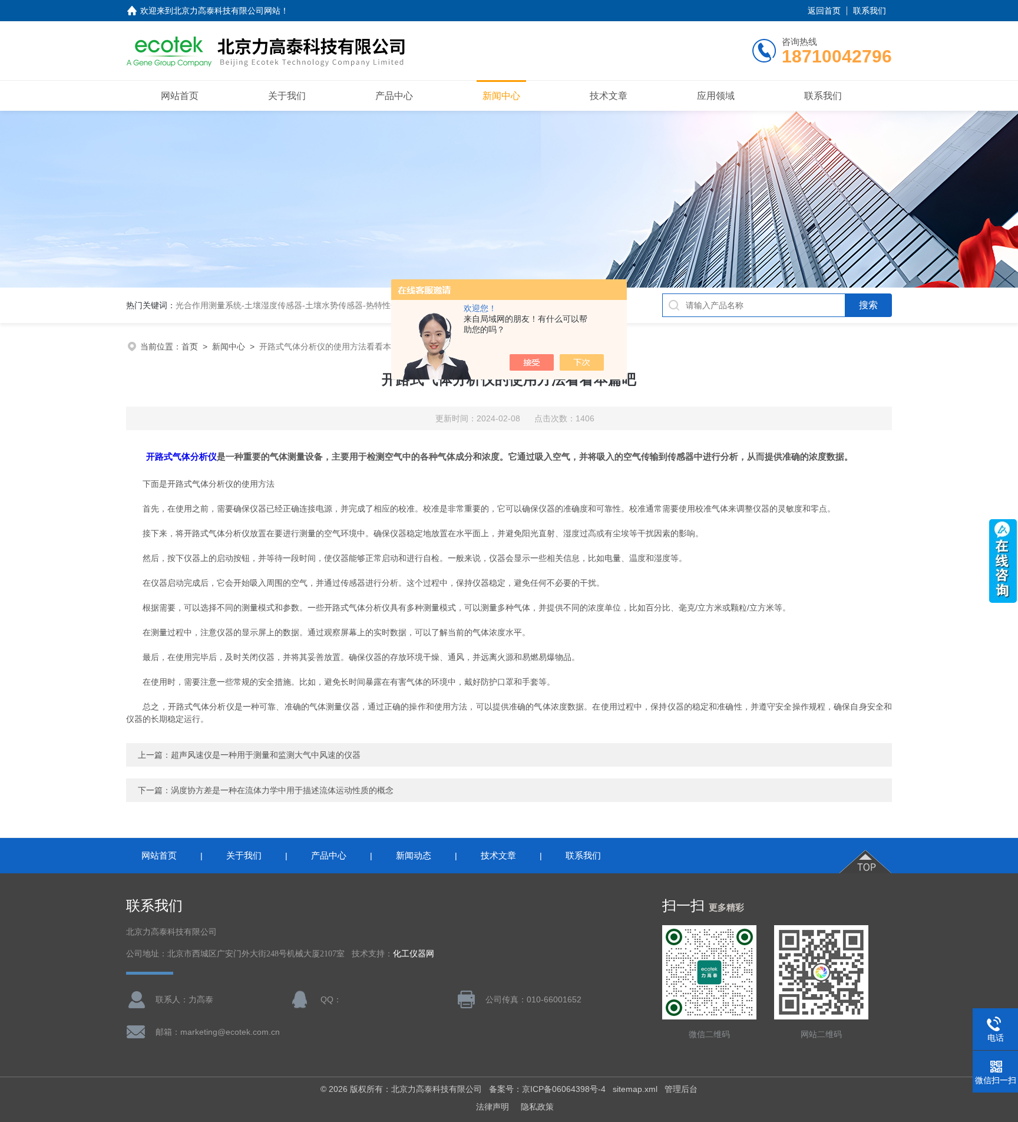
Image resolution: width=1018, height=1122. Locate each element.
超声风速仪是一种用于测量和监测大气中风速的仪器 (266, 755)
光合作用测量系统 (209, 305)
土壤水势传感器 (334, 305)
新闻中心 (501, 96)
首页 (189, 346)
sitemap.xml (635, 1089)
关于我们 (287, 96)
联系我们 (869, 10)
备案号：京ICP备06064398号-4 (547, 1089)
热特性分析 (386, 305)
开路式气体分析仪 (181, 456)
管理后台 (681, 1089)
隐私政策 (537, 1106)
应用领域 (716, 96)
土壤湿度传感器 (273, 305)
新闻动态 (413, 855)
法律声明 (492, 1106)
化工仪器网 (413, 953)
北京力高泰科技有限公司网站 (226, 10)
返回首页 (824, 10)
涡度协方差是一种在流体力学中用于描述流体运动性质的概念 (282, 790)
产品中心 (394, 96)
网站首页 (180, 96)
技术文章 (608, 96)
